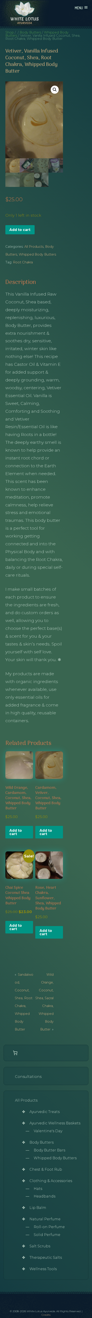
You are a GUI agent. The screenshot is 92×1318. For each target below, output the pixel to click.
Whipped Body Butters (37, 254)
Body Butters (30, 32)
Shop (9, 32)
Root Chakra (23, 262)
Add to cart (19, 230)
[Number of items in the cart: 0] (15, 1052)
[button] (55, 90)
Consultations (28, 1077)
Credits (46, 1314)
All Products (34, 247)
